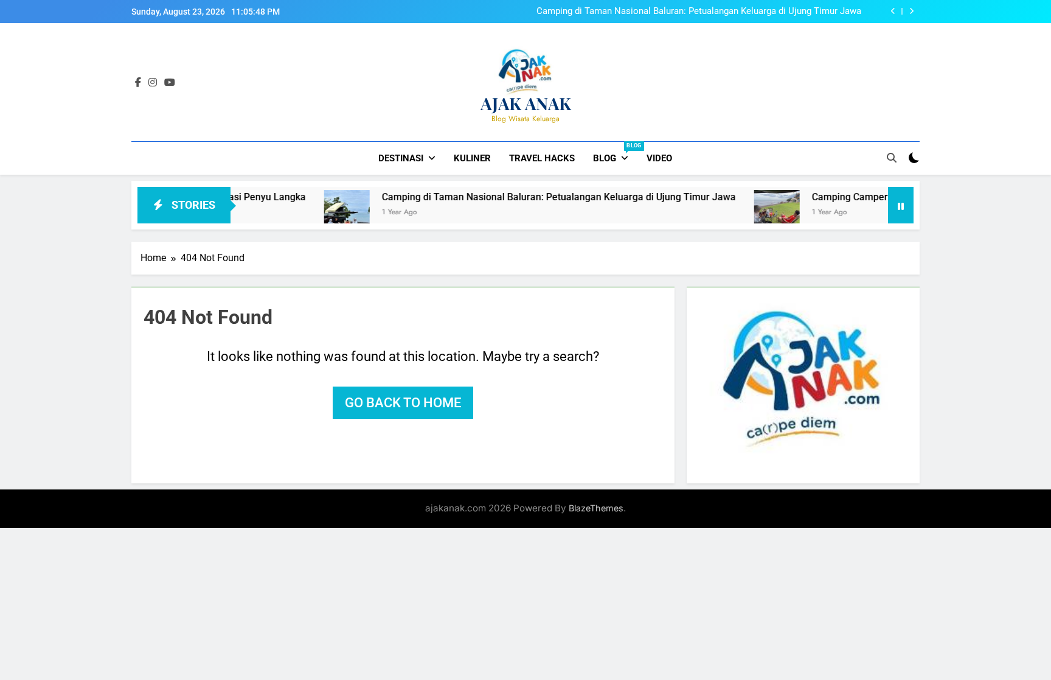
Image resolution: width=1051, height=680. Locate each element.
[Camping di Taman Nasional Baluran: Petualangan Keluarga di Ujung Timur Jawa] (326, 213)
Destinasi (400, 158)
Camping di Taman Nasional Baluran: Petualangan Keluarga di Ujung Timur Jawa (698, 11)
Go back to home (403, 402)
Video (659, 158)
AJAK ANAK (525, 103)
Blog (615, 153)
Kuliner (472, 158)
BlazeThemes (596, 508)
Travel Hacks (542, 158)
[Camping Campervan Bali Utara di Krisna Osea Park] (756, 213)
